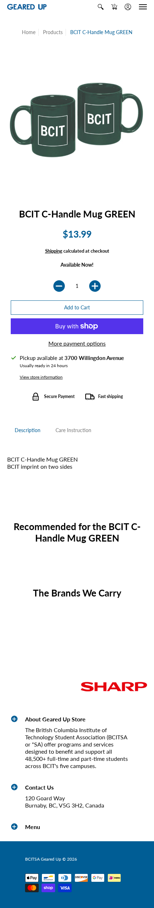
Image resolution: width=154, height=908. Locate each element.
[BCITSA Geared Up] (27, 7)
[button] (100, 7)
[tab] (27, 430)
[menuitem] (100, 7)
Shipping (53, 251)
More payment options (77, 343)
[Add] (95, 286)
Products (53, 32)
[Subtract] (59, 286)
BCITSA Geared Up (43, 859)
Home (28, 32)
